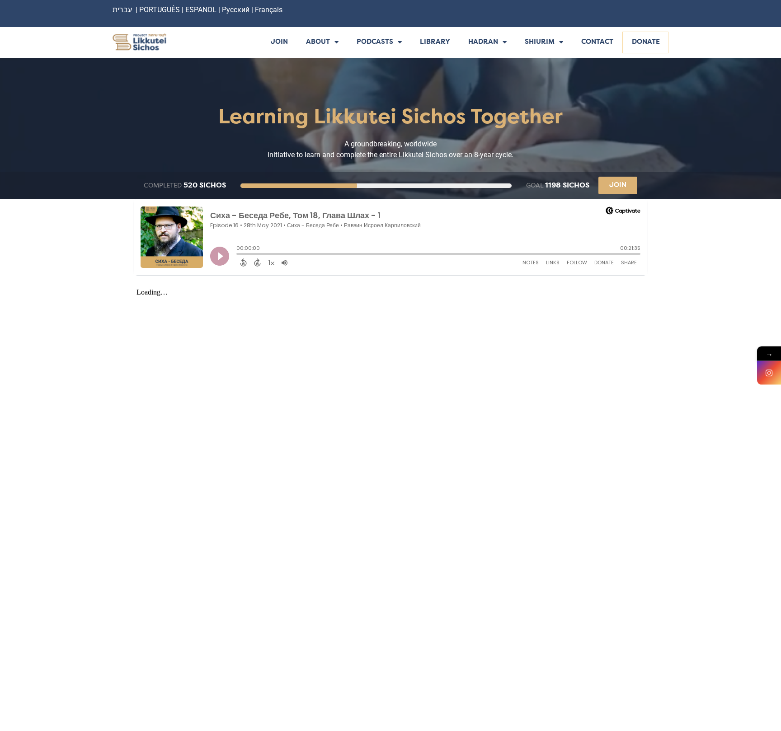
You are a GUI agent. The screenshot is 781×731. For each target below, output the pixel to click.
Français (268, 9)
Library (435, 42)
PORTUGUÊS (159, 9)
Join (279, 42)
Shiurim (540, 42)
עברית (122, 9)
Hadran (483, 42)
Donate (646, 42)
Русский (236, 9)
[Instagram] (769, 373)
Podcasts (375, 42)
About (318, 42)
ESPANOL (200, 9)
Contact (597, 42)
